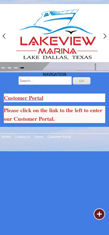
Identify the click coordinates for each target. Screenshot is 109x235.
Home (6, 132)
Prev (4, 34)
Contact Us (22, 132)
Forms (38, 132)
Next (105, 34)
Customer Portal (59, 132)
